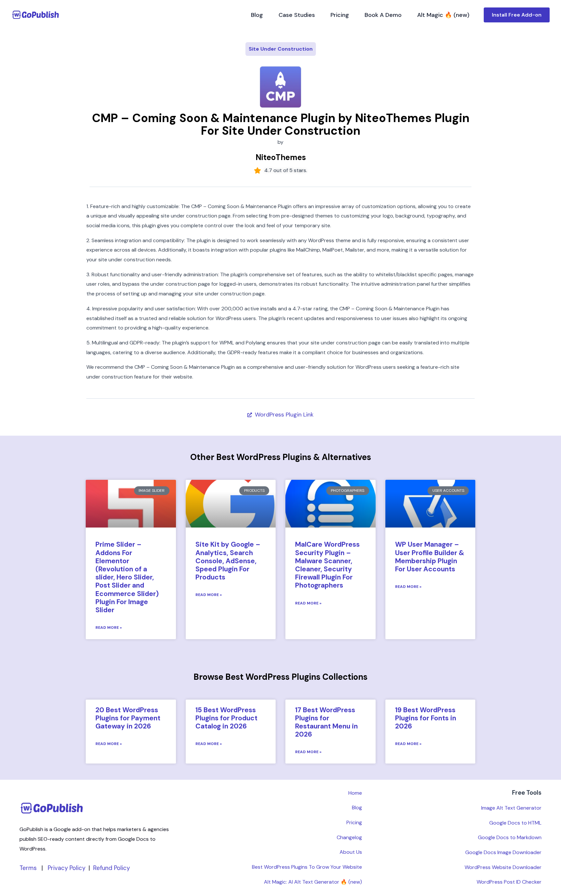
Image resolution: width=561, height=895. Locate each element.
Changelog (349, 837)
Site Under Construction (281, 48)
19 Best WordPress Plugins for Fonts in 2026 (425, 718)
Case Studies (297, 15)
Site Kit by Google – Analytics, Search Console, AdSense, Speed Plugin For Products (227, 561)
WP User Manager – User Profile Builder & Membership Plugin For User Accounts (429, 557)
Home (355, 792)
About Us (351, 852)
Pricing (339, 15)
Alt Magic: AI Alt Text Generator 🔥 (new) (313, 881)
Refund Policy (111, 868)
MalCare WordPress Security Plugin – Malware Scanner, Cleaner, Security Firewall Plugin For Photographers (327, 565)
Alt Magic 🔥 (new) (443, 15)
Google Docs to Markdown (510, 837)
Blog (257, 15)
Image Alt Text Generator (511, 807)
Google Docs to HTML (515, 822)
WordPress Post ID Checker (509, 881)
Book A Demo (383, 15)
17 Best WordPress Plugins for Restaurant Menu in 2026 (326, 722)
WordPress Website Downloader (503, 867)
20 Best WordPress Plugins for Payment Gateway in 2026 (127, 718)
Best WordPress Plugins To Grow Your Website (307, 867)
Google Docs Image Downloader (503, 852)
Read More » (108, 627)
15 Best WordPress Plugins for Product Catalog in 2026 (226, 718)
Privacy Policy (66, 868)
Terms (28, 868)
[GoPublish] (35, 15)
